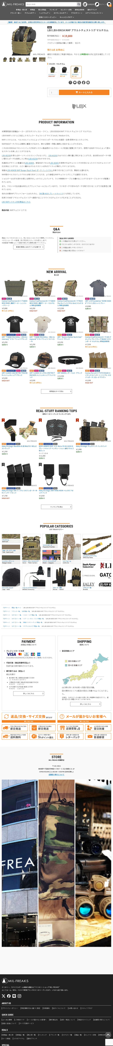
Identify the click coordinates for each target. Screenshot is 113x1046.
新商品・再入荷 (21, 10)
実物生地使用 (79, 10)
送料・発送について (68, 1020)
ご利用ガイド (19, 1020)
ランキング (53, 10)
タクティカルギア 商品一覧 (31, 626)
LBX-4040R (29, 163)
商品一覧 (78, 1035)
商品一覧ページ (16, 607)
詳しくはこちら (28, 693)
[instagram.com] (19, 996)
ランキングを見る (56, 507)
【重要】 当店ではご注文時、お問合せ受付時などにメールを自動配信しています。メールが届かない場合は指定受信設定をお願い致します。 (56, 22)
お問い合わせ (73, 1008)
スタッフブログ (86, 1008)
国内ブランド (92, 10)
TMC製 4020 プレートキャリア (51, 193)
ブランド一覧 (16, 611)
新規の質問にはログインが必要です (28, 247)
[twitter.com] (3, 996)
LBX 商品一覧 (26, 611)
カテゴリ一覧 (67, 1035)
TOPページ (6, 607)
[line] (14, 996)
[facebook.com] (9, 996)
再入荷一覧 (32, 1035)
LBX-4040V (54, 163)
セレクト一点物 (66, 10)
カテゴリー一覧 (16, 615)
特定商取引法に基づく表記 (30, 1008)
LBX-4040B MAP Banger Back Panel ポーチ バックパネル (30, 170)
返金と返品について (9, 1023)
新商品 (32, 10)
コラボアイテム (19, 1039)
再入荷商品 (42, 10)
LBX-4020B (6, 155)
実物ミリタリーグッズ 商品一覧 (32, 622)
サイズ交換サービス (27, 1023)
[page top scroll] (108, 1035)
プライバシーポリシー (10, 1008)
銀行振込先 (54, 1020)
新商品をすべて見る (56, 391)
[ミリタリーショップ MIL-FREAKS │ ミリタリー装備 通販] (13, 4)
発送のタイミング (84, 1020)
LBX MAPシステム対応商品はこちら (16, 201)
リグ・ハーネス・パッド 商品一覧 (33, 619)
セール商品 (6, 1039)
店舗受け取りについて (56, 774)
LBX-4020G (52, 155)
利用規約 (46, 1008)
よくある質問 (7, 1020)
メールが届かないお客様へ (37, 1020)
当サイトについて (59, 1008)
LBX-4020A (32, 158)
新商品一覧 (20, 1035)
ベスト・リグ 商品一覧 (30, 615)
